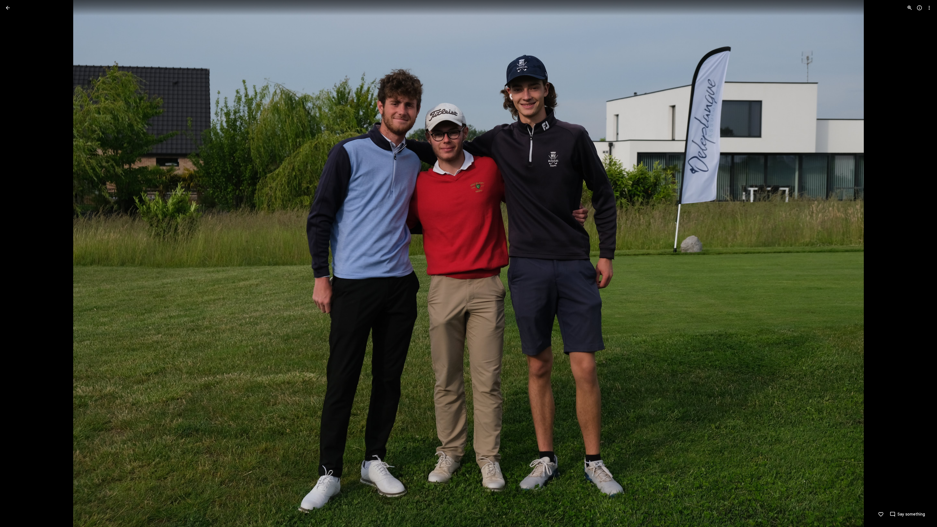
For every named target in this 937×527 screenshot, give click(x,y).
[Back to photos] (8, 8)
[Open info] (919, 8)
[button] (13, 263)
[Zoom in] (910, 8)
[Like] (881, 514)
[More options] (929, 8)
